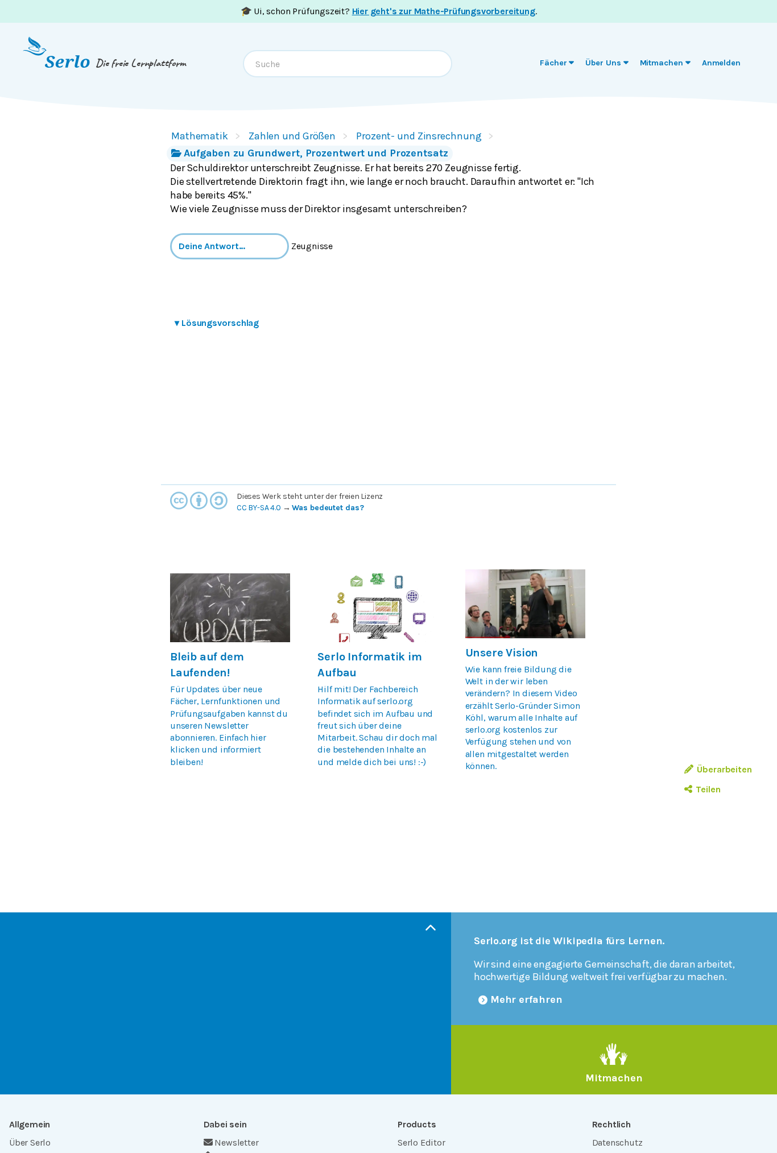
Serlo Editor (421, 1142)
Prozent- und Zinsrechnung (418, 136)
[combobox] (347, 63)
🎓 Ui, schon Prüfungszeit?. (389, 11)
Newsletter (236, 1142)
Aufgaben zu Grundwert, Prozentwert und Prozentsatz (316, 153)
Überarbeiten (724, 769)
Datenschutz (617, 1142)
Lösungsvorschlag (217, 322)
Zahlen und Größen (292, 136)
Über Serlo (30, 1142)
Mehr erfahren (526, 999)
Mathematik (199, 136)
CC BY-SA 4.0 (259, 508)
